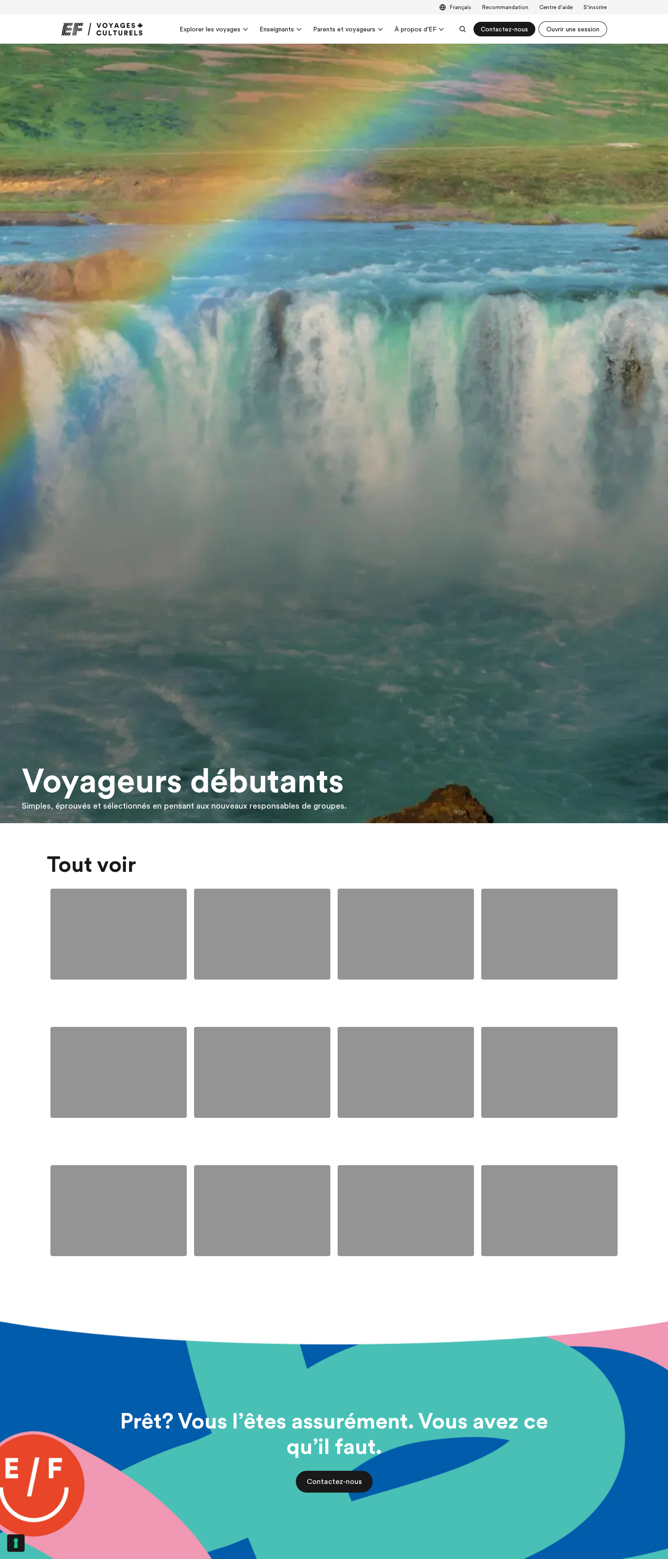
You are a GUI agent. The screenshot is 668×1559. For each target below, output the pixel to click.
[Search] (462, 29)
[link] (102, 29)
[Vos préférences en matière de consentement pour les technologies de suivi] (16, 1543)
